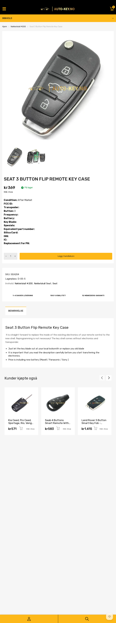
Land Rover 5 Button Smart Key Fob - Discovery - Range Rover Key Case (94, 424)
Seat (55, 283)
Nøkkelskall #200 (23, 283)
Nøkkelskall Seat (42, 283)
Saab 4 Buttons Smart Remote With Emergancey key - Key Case (57, 424)
